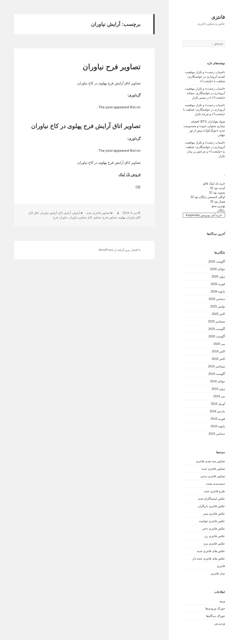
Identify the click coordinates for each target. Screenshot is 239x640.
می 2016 (219, 396)
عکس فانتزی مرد (214, 543)
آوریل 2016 (218, 403)
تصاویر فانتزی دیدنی (212, 476)
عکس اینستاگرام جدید (211, 498)
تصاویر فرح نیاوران (112, 67)
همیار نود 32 (217, 201)
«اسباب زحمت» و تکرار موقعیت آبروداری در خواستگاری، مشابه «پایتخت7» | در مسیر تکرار (205, 93)
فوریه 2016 (218, 418)
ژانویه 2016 (218, 426)
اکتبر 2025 (218, 314)
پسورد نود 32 (217, 192)
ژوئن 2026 (218, 276)
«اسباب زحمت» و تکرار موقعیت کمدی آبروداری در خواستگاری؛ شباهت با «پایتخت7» (205, 77)
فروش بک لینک (130, 174)
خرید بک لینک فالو (214, 183)
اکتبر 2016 (218, 358)
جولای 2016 (217, 381)
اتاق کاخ (34, 212)
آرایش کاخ (64, 212)
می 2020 (219, 343)
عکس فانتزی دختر (213, 528)
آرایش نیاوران (48, 212)
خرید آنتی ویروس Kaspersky (204, 215)
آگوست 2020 (216, 336)
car (138, 186)
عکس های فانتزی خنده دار (208, 558)
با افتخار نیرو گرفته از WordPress (120, 250)
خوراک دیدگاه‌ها (215, 616)
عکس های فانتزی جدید (211, 551)
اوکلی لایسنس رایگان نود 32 (207, 197)
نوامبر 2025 (217, 306)
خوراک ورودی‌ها (215, 608)
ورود (222, 601)
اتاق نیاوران (134, 217)
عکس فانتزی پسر (214, 513)
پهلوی (121, 217)
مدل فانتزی (218, 573)
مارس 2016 (217, 411)
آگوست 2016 (216, 373)
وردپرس (220, 623)
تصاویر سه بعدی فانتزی (210, 461)
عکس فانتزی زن (214, 536)
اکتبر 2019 (218, 351)
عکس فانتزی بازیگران (211, 506)
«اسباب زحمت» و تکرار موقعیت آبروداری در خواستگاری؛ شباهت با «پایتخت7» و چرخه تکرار (204, 109)
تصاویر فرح (110, 217)
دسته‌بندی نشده (215, 483)
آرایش (76, 212)
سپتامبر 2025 (216, 321)
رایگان (221, 210)
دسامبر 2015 (217, 433)
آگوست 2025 (216, 328)
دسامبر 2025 (217, 299)
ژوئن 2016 (218, 388)
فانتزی (218, 17)
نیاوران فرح (60, 217)
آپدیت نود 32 (217, 188)
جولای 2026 (217, 269)
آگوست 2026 (216, 261)
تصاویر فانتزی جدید (213, 468)
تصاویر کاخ (94, 217)
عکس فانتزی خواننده (212, 521)
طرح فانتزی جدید (214, 491)
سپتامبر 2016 (216, 366)
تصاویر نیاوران (77, 217)
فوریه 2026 (218, 284)
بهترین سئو (218, 206)
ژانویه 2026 (218, 291)
